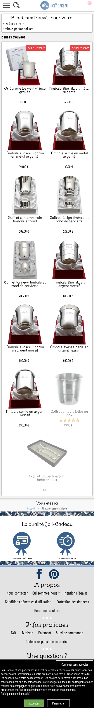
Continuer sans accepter (74, 664)
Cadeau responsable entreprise (47, 641)
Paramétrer (58, 703)
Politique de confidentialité (15, 694)
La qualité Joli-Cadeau (47, 524)
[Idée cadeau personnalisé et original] (54, 9)
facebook (39, 574)
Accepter (34, 703)
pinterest (54, 574)
